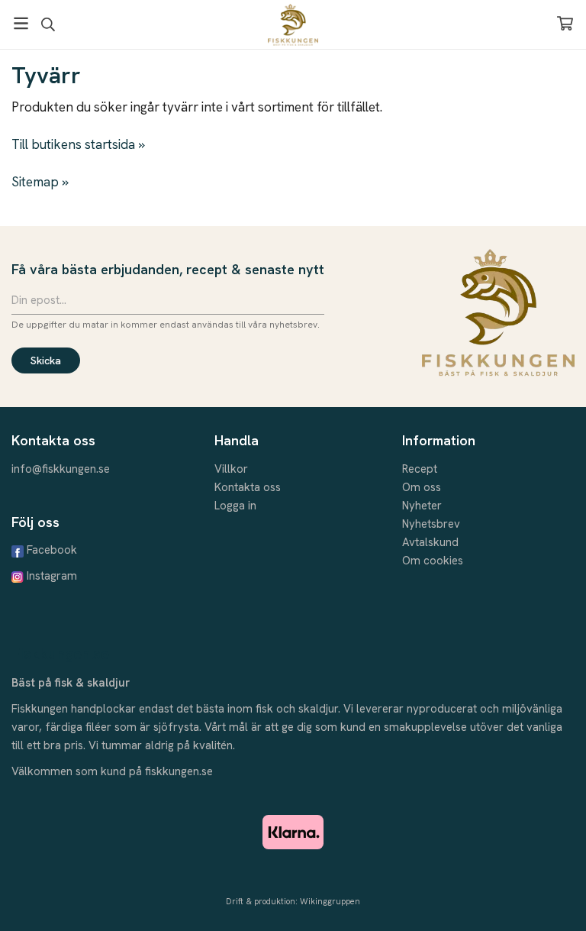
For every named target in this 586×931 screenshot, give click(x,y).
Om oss (421, 487)
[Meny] (21, 23)
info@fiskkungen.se (60, 469)
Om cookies (432, 560)
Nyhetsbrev (431, 524)
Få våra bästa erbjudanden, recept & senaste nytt (167, 269)
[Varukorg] (565, 23)
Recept (419, 469)
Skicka (46, 360)
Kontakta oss (247, 487)
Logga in (235, 505)
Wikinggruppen (330, 901)
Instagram (52, 575)
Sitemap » (40, 181)
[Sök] (47, 24)
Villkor (231, 469)
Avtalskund (430, 542)
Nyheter (422, 505)
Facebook (52, 550)
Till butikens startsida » (78, 144)
